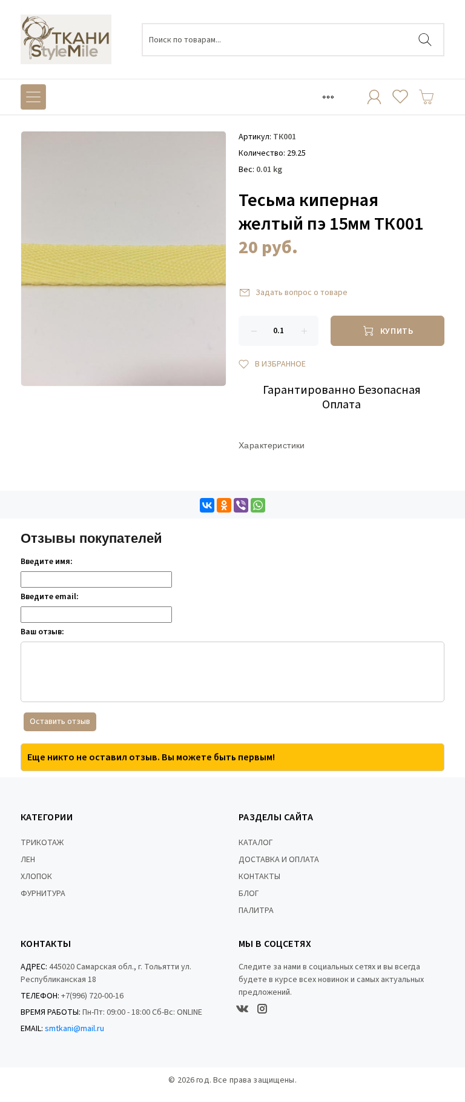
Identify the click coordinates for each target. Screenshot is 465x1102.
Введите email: (50, 597)
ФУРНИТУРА (43, 894)
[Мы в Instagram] (262, 1008)
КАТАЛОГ (256, 843)
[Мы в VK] (242, 1008)
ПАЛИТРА (256, 911)
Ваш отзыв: (42, 632)
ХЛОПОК (36, 877)
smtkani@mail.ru (74, 1029)
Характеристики (272, 445)
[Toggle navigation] (328, 97)
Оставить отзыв (60, 721)
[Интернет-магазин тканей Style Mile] (66, 39)
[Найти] (425, 39)
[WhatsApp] (258, 505)
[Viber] (241, 505)
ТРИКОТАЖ (42, 843)
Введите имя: (47, 562)
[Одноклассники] (224, 505)
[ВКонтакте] (207, 505)
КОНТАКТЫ (259, 877)
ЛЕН (28, 860)
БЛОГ (249, 894)
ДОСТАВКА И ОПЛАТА (279, 860)
